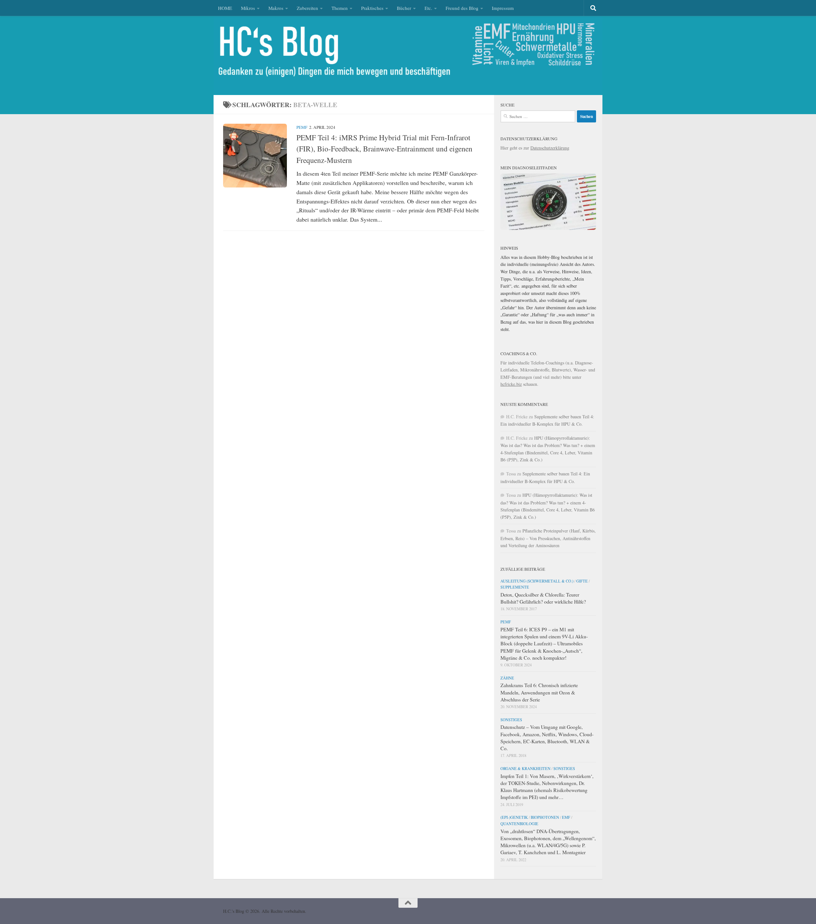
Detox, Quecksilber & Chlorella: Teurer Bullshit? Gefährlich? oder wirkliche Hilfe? (543, 598)
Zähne (507, 677)
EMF (566, 817)
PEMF (301, 127)
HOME (225, 8)
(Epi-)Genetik (514, 817)
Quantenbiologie (519, 823)
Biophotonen (545, 817)
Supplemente (514, 587)
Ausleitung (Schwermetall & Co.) (536, 580)
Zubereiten (307, 8)
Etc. (428, 8)
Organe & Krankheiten (525, 768)
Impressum (503, 8)
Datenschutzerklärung (549, 148)
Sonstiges (511, 719)
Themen (340, 8)
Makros (275, 8)
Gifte (582, 580)
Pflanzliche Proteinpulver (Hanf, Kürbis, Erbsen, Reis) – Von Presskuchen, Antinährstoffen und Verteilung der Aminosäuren (548, 538)
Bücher (404, 8)
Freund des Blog (462, 8)
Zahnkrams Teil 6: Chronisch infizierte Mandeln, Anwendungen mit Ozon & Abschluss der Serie (539, 692)
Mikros (248, 8)
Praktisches (372, 8)
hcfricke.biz (511, 384)
